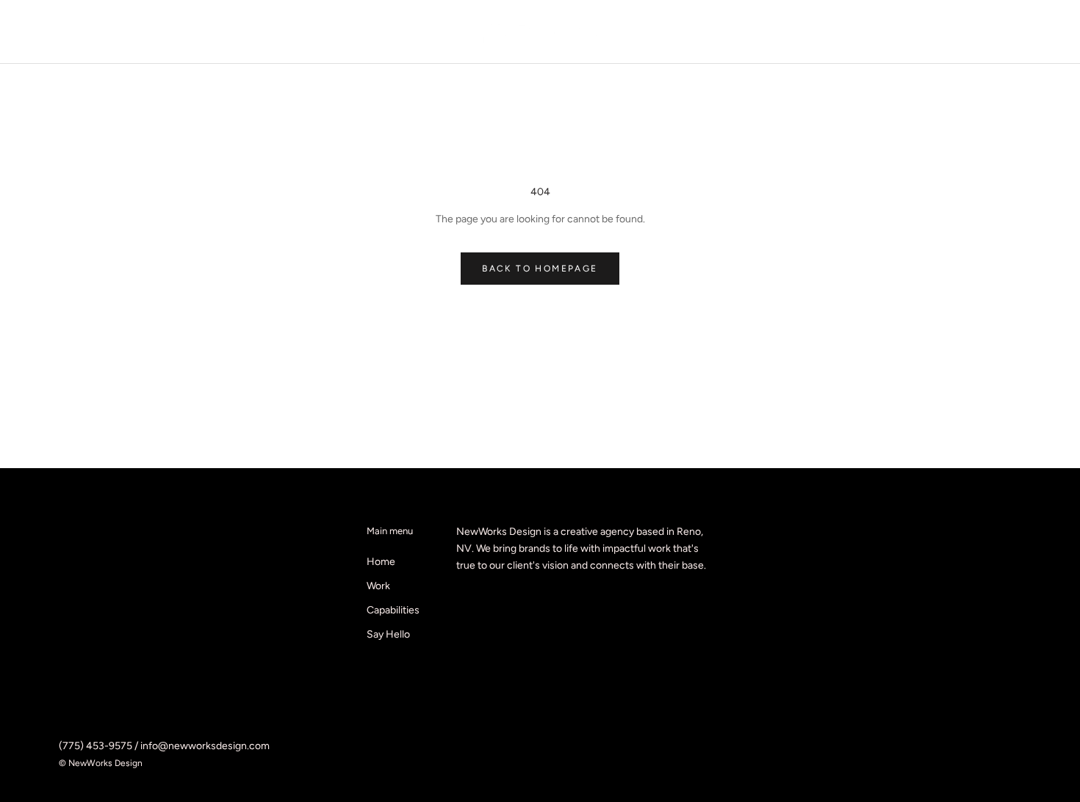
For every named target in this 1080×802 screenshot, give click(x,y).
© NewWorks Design (101, 763)
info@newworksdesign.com (205, 746)
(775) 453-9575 (95, 746)
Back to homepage (539, 268)
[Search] (1018, 32)
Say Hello (388, 634)
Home (381, 561)
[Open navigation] (31, 32)
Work (378, 586)
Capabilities (393, 610)
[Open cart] (1051, 31)
